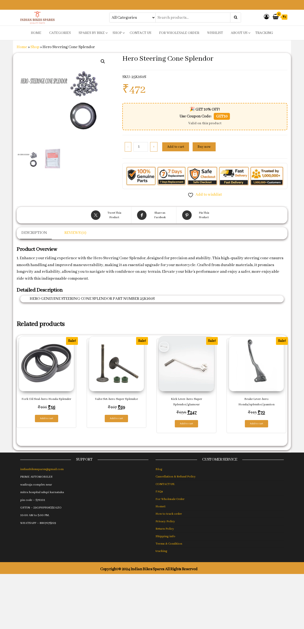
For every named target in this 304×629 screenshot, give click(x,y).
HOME (36, 33)
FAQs (159, 492)
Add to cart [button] (46, 418)
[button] (103, 61)
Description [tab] (34, 232)
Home (22, 47)
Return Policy (165, 529)
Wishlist (215, 33)
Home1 (161, 506)
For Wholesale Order (179, 33)
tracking (264, 33)
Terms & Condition (169, 544)
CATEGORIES (60, 33)
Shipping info (165, 536)
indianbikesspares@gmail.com (42, 469)
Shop (117, 33)
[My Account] (266, 17)
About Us (239, 33)
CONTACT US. (165, 484)
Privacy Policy (165, 521)
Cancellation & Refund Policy (176, 477)
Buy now (204, 147)
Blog (159, 469)
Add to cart (175, 147)
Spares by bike (92, 33)
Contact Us (140, 33)
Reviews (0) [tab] (75, 232)
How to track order (169, 514)
